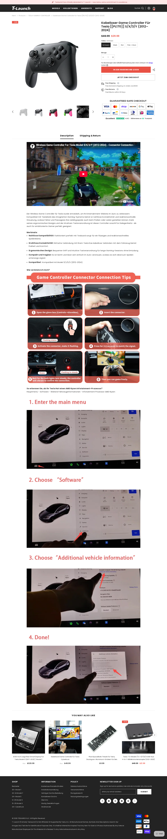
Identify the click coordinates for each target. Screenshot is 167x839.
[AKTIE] (153, 70)
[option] (53, 62)
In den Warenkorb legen (126, 69)
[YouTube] (128, 801)
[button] (13, 112)
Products (22, 16)
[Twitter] (134, 801)
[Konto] (148, 8)
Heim (14, 16)
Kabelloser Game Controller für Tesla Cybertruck (65, 758)
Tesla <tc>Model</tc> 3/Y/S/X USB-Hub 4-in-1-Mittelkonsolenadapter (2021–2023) (138, 758)
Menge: (104, 53)
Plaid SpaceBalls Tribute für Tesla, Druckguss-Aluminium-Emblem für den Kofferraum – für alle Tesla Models (101, 758)
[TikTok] (121, 801)
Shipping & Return (90, 135)
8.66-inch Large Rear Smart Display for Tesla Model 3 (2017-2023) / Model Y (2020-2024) (28, 758)
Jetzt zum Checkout (128, 77)
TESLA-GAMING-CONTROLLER (39, 16)
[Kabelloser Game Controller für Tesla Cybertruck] (65, 737)
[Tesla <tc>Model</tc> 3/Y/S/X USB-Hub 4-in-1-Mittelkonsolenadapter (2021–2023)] (138, 737)
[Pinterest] (115, 801)
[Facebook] (102, 801)
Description (67, 135)
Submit (144, 791)
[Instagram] (108, 801)
